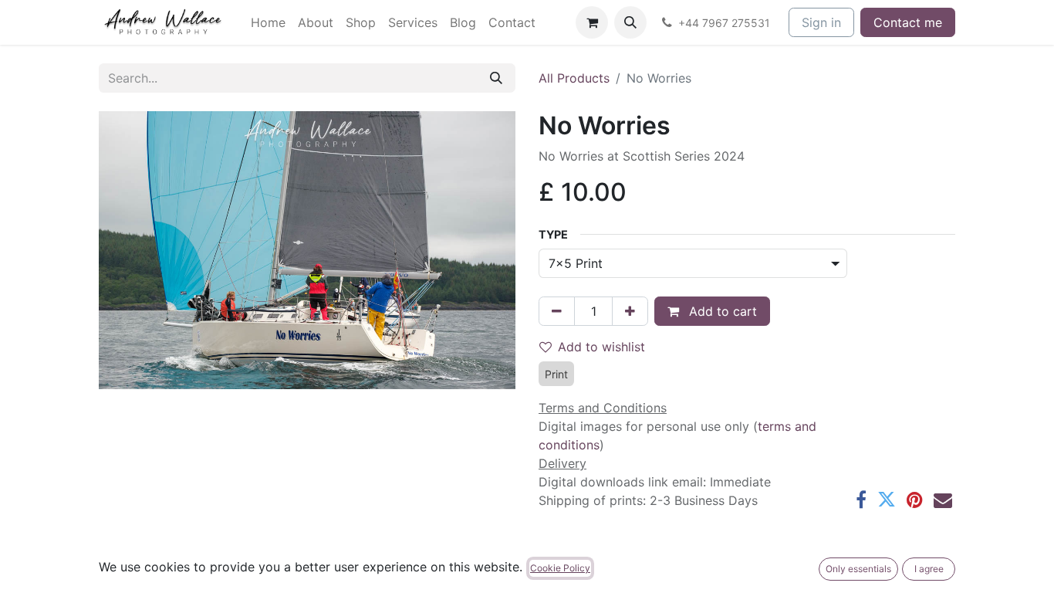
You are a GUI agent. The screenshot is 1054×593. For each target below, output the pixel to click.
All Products (574, 78)
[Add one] (630, 311)
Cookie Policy (560, 568)
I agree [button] (929, 568)
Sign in (821, 22)
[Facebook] (861, 499)
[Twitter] (886, 499)
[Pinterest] (915, 499)
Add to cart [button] (721, 311)
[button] (630, 22)
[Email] (943, 499)
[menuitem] (268, 22)
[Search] (496, 78)
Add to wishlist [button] (601, 346)
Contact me (907, 22)
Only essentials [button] (858, 568)
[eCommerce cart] (592, 22)
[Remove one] (557, 311)
